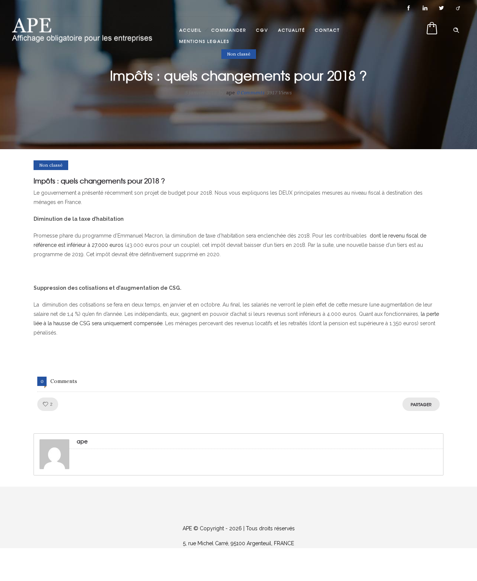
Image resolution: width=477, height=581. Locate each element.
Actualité (291, 30)
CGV (262, 30)
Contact (327, 30)
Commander (228, 30)
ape (230, 92)
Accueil (190, 30)
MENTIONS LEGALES (204, 41)
